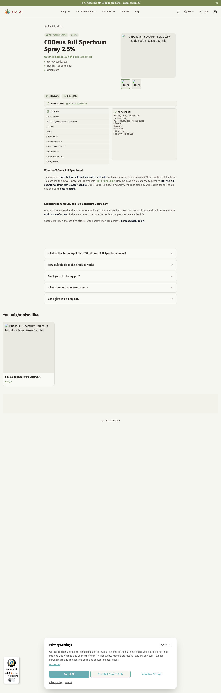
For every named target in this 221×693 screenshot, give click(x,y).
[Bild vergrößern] (148, 55)
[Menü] (17, 659)
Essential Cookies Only (110, 674)
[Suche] (178, 11)
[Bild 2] (136, 84)
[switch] (11, 680)
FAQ (137, 11)
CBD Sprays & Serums (56, 35)
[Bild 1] (125, 84)
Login (206, 11)
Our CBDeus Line (105, 181)
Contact (125, 11)
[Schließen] (217, 3)
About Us (107, 11)
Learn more (54, 664)
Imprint (68, 682)
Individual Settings (152, 674)
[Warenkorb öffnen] (215, 12)
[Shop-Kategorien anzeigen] (69, 12)
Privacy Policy (55, 682)
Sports (74, 35)
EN (189, 11)
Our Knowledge (85, 11)
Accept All (69, 674)
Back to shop (55, 26)
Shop (63, 11)
